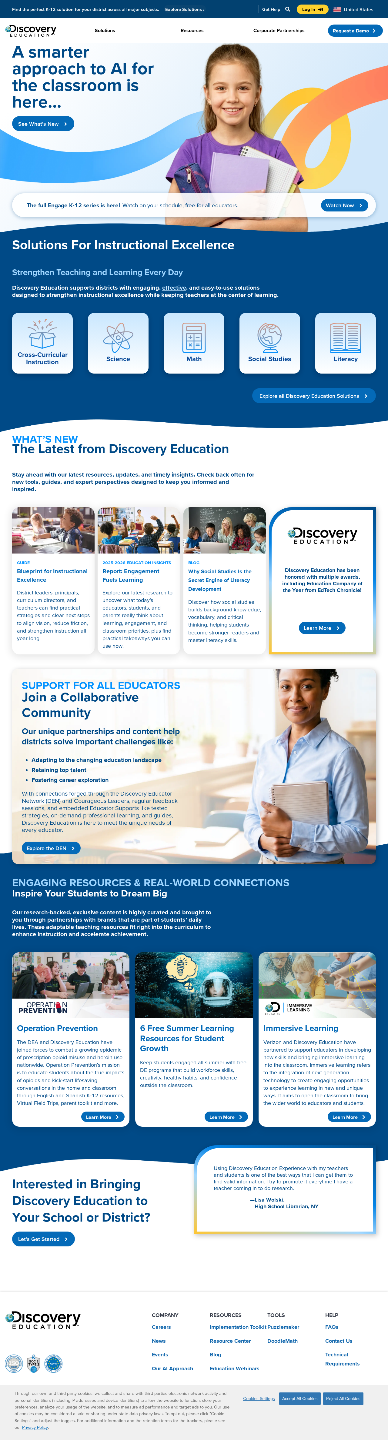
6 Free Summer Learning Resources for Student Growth (187, 1038)
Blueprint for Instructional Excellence (52, 571)
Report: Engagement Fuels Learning (136, 571)
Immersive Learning (300, 1028)
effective (174, 287)
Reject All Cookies (343, 1398)
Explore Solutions (185, 9)
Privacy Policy (35, 1427)
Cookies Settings (259, 1398)
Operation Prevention (57, 1028)
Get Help (271, 9)
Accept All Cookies (300, 1398)
